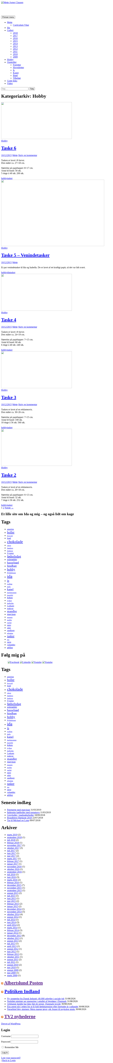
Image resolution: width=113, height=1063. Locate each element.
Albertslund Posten (23, 982)
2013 (15, 46)
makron (10, 608)
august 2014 (12, 917)
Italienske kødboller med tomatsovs (23, 812)
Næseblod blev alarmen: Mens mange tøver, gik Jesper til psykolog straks (41, 1009)
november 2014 (14, 911)
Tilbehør (17, 78)
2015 (15, 41)
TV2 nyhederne (19, 1016)
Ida (8, 27)
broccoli (10, 536)
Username (6, 1036)
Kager (16, 73)
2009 (15, 57)
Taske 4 (8, 319)
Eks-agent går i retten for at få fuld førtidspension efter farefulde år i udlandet (42, 1006)
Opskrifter (11, 62)
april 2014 (11, 925)
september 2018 (14, 837)
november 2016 (14, 866)
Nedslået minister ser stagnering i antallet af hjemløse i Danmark (37, 1001)
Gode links (12, 81)
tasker (10, 178)
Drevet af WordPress (10, 1023)
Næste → (9, 507)
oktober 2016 (13, 869)
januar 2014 (12, 933)
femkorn (10, 551)
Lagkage (10, 606)
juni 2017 (11, 853)
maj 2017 (11, 856)
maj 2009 (11, 973)
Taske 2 (8, 475)
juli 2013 (11, 943)
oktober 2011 (13, 957)
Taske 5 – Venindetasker (25, 255)
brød (9, 538)
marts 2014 (12, 927)
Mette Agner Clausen (22, 9)
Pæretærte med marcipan (18, 809)
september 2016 (14, 872)
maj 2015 (11, 901)
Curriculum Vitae (21, 25)
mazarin (10, 617)
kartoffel (10, 595)
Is (14, 70)
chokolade (15, 542)
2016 (15, 38)
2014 (15, 43)
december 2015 (14, 885)
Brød (15, 75)
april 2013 (11, 946)
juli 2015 (11, 896)
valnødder (11, 645)
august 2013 (12, 941)
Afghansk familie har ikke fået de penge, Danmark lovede (34, 1004)
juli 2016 (11, 874)
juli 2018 (11, 840)
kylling (9, 601)
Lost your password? (11, 1058)
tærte (9, 642)
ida (8, 272)
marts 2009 (12, 975)
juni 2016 (11, 877)
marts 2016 (12, 880)
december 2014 (14, 909)
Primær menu (8, 17)
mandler (12, 611)
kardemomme (11, 592)
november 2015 (14, 888)
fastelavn (10, 548)
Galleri (10, 30)
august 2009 (12, 970)
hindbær (12, 565)
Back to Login (9, 1060)
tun (8, 639)
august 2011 (12, 959)
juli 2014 (11, 919)
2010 (15, 54)
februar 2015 (13, 903)
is (8, 580)
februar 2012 (13, 954)
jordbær (9, 584)
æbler (10, 647)
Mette (9, 22)
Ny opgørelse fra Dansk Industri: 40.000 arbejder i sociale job (35, 998)
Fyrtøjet (10, 553)
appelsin (10, 529)
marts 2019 (12, 834)
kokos (10, 597)
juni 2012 (11, 951)
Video (10, 83)
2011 (15, 51)
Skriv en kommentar (27, 155)
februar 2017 (13, 861)
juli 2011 (11, 962)
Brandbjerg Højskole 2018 (19, 817)
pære (9, 625)
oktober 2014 (13, 914)
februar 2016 (13, 882)
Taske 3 (8, 397)
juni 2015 (11, 898)
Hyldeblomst (11, 573)
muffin (9, 620)
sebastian (10, 633)
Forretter (17, 65)
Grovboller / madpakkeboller (20, 815)
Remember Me (11, 1047)
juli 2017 (11, 850)
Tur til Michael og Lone (18, 820)
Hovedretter (18, 67)
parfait (9, 622)
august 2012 (12, 949)
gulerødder (12, 559)
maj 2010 (11, 967)
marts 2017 (12, 858)
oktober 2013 (13, 938)
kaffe (9, 586)
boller (10, 532)
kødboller (10, 603)
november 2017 (14, 845)
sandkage (11, 630)
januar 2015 (12, 906)
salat (9, 628)
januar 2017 (12, 864)
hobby (4, 178)
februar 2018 (13, 842)
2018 (15, 33)
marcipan (11, 614)
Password (5, 1041)
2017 (15, 35)
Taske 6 (8, 148)
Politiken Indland (22, 991)
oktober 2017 (13, 848)
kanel (10, 589)
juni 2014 (11, 922)
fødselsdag (14, 556)
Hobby (10, 59)
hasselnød (13, 562)
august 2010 (12, 965)
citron (9, 545)
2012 (15, 49)
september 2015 (14, 890)
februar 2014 (13, 930)
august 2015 (12, 893)
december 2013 (14, 935)
